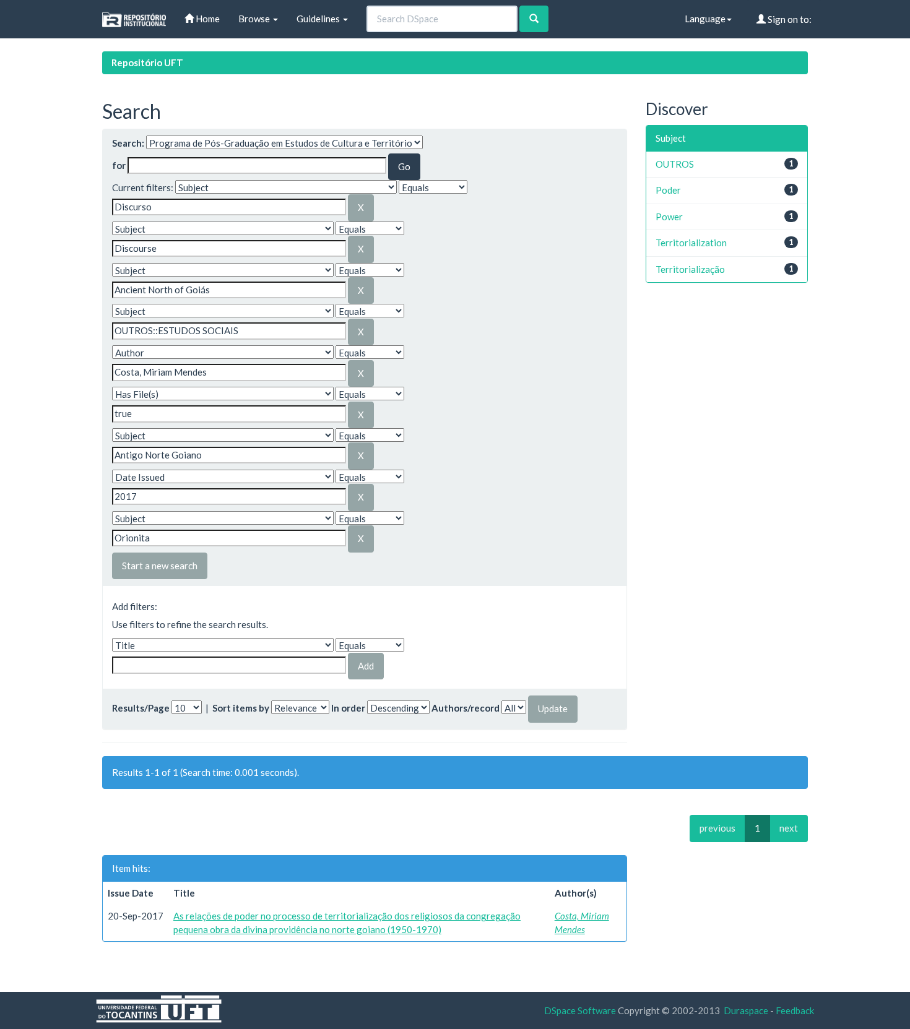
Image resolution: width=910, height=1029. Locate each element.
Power (669, 216)
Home (207, 18)
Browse (255, 18)
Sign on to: (789, 19)
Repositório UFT (147, 62)
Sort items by (240, 707)
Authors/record (465, 707)
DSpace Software (580, 1010)
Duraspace (746, 1010)
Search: (128, 143)
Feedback (795, 1010)
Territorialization (691, 242)
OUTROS (675, 164)
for (119, 165)
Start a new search (159, 565)
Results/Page (141, 707)
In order (348, 707)
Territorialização (690, 269)
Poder (668, 190)
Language (705, 18)
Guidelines (319, 18)
